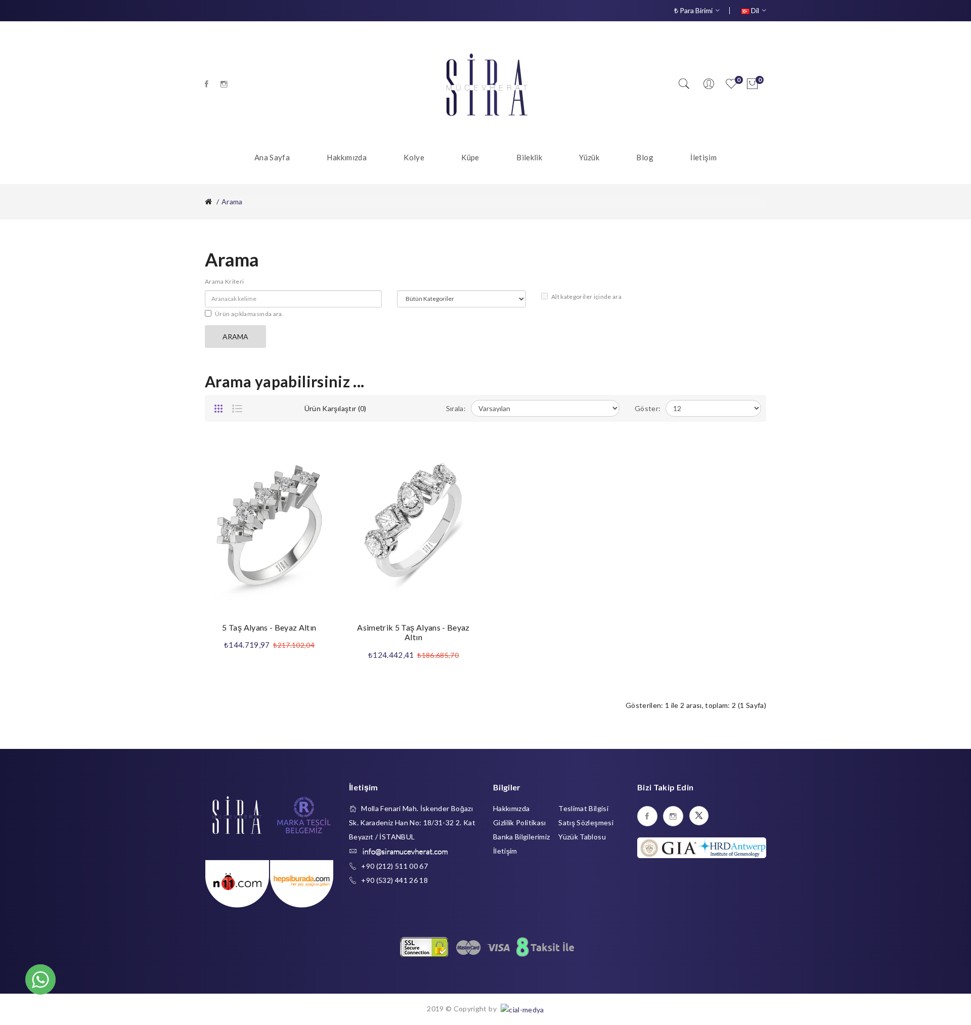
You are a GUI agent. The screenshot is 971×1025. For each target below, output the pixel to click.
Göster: (647, 408)
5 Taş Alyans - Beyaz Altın (269, 627)
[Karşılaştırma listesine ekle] (316, 477)
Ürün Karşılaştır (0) (335, 408)
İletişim (505, 850)
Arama (232, 201)
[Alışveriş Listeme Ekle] (316, 455)
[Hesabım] (708, 84)
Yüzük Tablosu (582, 836)
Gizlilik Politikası (519, 822)
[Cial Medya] (521, 1008)
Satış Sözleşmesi (585, 822)
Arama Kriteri (224, 281)
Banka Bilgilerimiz (521, 836)
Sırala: (456, 408)
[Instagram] (224, 84)
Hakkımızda (511, 808)
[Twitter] (699, 815)
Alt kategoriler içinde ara (586, 296)
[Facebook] (206, 84)
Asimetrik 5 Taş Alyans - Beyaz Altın (413, 632)
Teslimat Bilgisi (583, 808)
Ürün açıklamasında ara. (249, 314)
